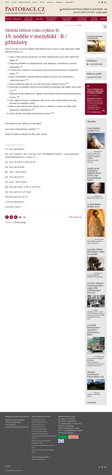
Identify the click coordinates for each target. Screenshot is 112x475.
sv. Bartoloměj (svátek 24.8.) (94, 205)
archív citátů (101, 12)
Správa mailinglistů (96, 64)
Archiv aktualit (91, 402)
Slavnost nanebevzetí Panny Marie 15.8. (95, 374)
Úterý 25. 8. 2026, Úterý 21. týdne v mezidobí (95, 92)
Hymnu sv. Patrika (42, 457)
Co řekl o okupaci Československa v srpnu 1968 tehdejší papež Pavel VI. (95, 288)
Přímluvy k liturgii (19, 222)
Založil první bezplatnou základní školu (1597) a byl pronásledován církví (94, 174)
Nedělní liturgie (96, 112)
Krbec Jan (67, 25)
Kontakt (7, 466)
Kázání (79, 25)
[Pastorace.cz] (25, 10)
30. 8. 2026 (90, 77)
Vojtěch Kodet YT (66, 423)
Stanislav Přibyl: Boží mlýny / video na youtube (96, 251)
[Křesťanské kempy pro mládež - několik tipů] (96, 46)
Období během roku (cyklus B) (32, 30)
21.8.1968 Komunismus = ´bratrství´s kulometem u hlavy (94, 330)
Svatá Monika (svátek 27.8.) (93, 129)
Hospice (64, 419)
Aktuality (91, 121)
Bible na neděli (94, 73)
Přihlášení (92, 60)
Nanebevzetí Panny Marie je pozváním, (83, 9)
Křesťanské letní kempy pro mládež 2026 (95, 37)
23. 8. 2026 (97, 77)
